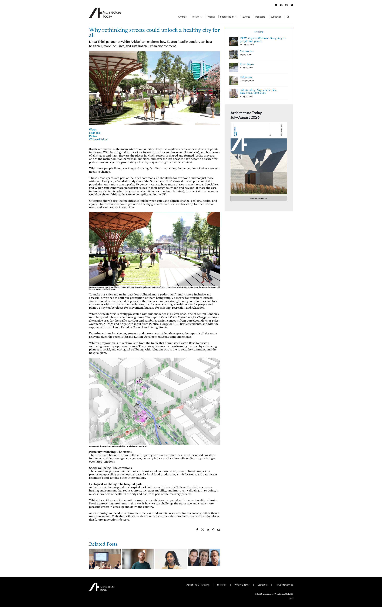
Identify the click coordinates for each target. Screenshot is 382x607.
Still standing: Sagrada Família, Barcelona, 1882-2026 (258, 92)
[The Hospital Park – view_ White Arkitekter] (154, 52)
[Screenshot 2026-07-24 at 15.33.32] (259, 123)
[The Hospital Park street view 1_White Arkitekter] (154, 213)
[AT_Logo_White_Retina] (101, 584)
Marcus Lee (247, 51)
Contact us (263, 584)
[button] (288, 16)
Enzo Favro (247, 64)
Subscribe (221, 584)
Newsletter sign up (284, 584)
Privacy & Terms (241, 584)
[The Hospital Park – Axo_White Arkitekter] (154, 358)
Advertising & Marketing (198, 584)
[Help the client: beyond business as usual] (204, 550)
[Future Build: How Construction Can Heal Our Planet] (138, 550)
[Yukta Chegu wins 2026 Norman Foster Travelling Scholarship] (171, 550)
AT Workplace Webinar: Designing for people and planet (263, 40)
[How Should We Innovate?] (105, 550)
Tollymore (246, 77)
